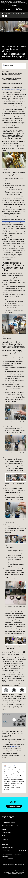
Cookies (7, 870)
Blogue (4, 829)
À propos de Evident (8, 822)
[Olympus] (19, 9)
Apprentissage (6, 832)
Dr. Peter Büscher (9, 65)
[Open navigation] (25, 9)
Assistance (5, 836)
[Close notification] (26, 3)
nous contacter (14, 746)
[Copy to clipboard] (3, 16)
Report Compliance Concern (16, 870)
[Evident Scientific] (6, 9)
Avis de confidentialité (20, 868)
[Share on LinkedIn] (6, 16)
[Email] (25, 848)
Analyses (8, 13)
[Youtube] (25, 851)
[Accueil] (3, 13)
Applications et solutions (10, 826)
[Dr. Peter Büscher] (4, 65)
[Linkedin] (23, 851)
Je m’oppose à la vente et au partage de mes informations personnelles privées (14, 873)
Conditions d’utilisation (8, 868)
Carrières (5, 839)
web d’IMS (10, 858)
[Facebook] (21, 851)
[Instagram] (19, 851)
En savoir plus (14, 5)
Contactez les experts (14, 806)
